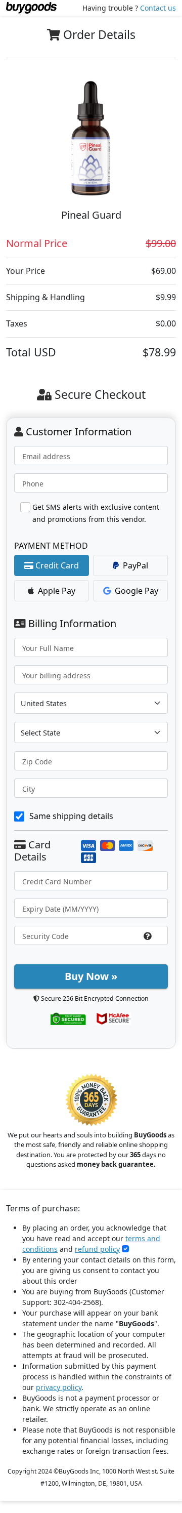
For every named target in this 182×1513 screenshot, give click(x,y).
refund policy (97, 1249)
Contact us (158, 8)
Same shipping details (71, 816)
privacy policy (58, 1387)
